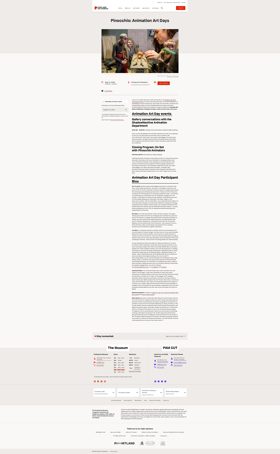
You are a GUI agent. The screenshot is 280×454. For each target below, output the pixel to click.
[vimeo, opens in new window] (165, 381)
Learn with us (146, 8)
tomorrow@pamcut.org (180, 362)
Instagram (155, 267)
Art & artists (136, 8)
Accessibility (108, 91)
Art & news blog (168, 2)
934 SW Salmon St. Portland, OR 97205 (162, 360)
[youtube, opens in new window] (105, 381)
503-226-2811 (100, 365)
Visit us (120, 8)
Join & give (155, 8)
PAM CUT (160, 2)
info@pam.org (100, 362)
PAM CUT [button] (170, 348)
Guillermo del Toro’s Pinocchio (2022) (163, 292)
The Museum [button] (118, 348)
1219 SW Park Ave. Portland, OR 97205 (104, 358)
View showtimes (178, 365)
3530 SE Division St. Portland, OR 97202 (179, 358)
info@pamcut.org (161, 364)
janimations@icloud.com (140, 267)
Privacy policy (113, 451)
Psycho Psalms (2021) (148, 294)
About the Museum (116, 400)
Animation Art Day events (112, 102)
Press (145, 400)
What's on (127, 8)
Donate (183, 2)
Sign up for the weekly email (174, 336)
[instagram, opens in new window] (101, 381)
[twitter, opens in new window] (95, 381)
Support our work (109, 109)
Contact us (166, 400)
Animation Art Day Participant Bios (113, 105)
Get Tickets (164, 83)
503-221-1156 (160, 367)
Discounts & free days (135, 371)
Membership (176, 2)
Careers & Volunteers (155, 400)
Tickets (180, 8)
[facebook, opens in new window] (98, 381)
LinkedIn (163, 267)
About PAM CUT (128, 400)
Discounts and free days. (117, 119)
